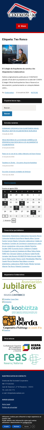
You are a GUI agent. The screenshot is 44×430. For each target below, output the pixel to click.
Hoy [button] (13, 220)
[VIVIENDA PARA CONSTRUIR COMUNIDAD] (22, 322)
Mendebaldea (30, 259)
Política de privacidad (9, 407)
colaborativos (30, 241)
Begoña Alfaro (29, 238)
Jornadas (5, 256)
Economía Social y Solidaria (21, 248)
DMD (10, 248)
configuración (27, 422)
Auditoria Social (15, 238)
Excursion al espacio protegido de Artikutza (16, 172)
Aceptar (6, 426)
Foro (8, 254)
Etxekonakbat (9, 92)
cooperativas (11, 246)
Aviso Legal (6, 404)
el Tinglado (33, 248)
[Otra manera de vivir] (6, 302)
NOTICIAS (34, 92)
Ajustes (26, 426)
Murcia (9, 261)
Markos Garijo (20, 259)
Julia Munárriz (13, 256)
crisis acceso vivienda (23, 246)
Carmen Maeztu (12, 241)
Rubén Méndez (29, 264)
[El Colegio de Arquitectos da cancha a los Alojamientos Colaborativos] (15, 54)
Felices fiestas (36, 251)
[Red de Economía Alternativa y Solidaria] (22, 359)
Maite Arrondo (32, 256)
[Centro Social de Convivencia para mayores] (6, 330)
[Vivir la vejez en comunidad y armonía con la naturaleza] (10, 299)
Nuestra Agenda (10, 183)
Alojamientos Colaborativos (20, 236)
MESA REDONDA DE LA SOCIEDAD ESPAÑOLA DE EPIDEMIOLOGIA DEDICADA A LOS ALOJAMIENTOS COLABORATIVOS (20, 142)
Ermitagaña (6, 251)
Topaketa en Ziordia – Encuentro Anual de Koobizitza (19, 163)
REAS (22, 264)
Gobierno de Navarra (23, 254)
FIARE (4, 254)
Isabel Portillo (35, 254)
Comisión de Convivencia (18, 243)
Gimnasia (13, 254)
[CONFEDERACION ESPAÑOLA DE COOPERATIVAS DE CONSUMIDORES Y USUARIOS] (22, 348)
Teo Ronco (11, 266)
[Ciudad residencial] (14, 293)
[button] (6, 221)
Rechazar (16, 426)
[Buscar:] (22, 107)
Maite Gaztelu (11, 259)
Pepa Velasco (23, 261)
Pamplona (15, 261)
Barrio (22, 238)
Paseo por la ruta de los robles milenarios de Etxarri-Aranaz (21, 154)
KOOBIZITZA (22, 256)
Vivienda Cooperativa (22, 266)
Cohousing (21, 241)
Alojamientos (6, 236)
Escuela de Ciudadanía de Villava (20, 251)
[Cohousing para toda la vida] (22, 284)
